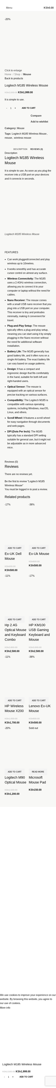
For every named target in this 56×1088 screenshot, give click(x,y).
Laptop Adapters (11, 938)
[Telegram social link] (38, 2)
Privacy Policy (10, 984)
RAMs (5, 966)
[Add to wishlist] (8, 541)
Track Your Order (11, 978)
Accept (17, 1008)
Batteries (7, 933)
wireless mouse (22, 137)
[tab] (20, 149)
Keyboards (8, 944)
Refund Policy (10, 990)
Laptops (6, 927)
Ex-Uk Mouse (39, 554)
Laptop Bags (9, 960)
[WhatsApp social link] (34, 2)
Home (8, 74)
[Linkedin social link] (30, 2)
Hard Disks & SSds (13, 972)
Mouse (27, 74)
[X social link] (22, 2)
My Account (8, 911)
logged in (24, 489)
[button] (15, 548)
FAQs (5, 917)
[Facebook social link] (18, 2)
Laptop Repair (10, 899)
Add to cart (28, 108)
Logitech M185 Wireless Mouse (29, 133)
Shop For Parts (10, 905)
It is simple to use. (14, 170)
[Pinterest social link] (26, 2)
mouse (8, 137)
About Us (7, 887)
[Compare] (8, 533)
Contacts (7, 893)
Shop (17, 74)
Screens (7, 950)
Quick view (17, 533)
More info (5, 1007)
